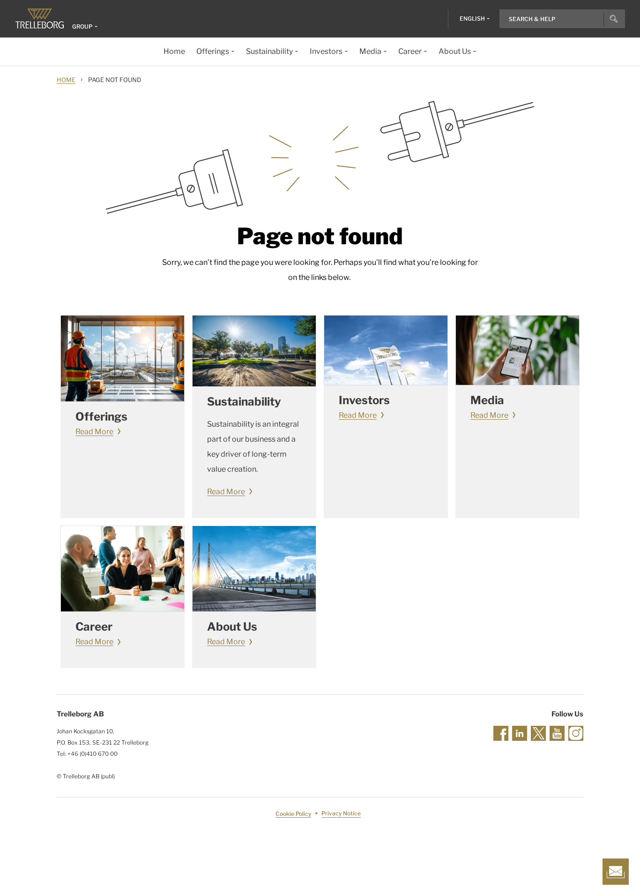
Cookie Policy (293, 813)
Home (66, 79)
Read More (94, 431)
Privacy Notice (341, 813)
